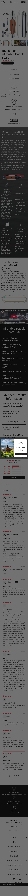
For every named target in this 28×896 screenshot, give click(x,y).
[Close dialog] (26, 439)
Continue (20, 454)
